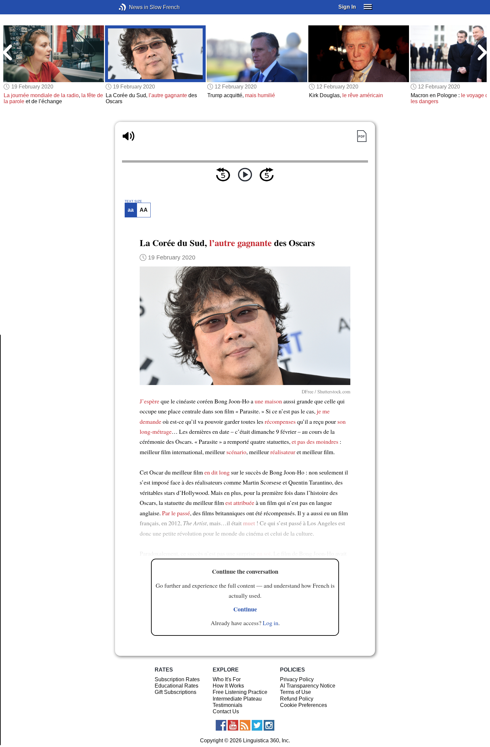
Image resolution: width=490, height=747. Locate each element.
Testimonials (227, 705)
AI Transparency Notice (307, 686)
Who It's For (227, 679)
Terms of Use (295, 692)
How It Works (228, 686)
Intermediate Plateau (237, 699)
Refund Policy (296, 699)
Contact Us (226, 711)
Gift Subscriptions (175, 692)
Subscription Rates (177, 679)
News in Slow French (132, 7)
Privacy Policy (297, 679)
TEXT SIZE (133, 201)
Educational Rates (176, 686)
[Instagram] (269, 725)
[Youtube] (233, 725)
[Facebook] (221, 725)
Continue (245, 609)
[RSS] (245, 725)
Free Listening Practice (240, 692)
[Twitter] (257, 725)
